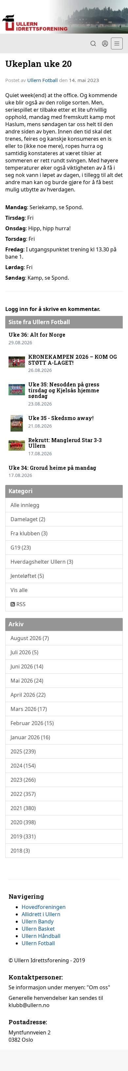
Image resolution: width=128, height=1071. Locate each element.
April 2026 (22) (28, 694)
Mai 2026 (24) (27, 680)
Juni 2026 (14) (27, 666)
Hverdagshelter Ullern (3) (42, 561)
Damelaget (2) (28, 519)
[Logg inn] (105, 43)
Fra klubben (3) (29, 533)
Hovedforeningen (44, 907)
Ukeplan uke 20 (38, 63)
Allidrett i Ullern (41, 914)
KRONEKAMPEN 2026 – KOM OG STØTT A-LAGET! (72, 359)
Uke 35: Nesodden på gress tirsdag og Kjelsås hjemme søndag (63, 390)
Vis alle (19, 590)
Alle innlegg (25, 505)
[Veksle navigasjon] (117, 43)
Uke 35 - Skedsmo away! (61, 417)
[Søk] (93, 43)
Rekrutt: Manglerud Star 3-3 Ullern (65, 443)
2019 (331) (23, 836)
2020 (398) (23, 822)
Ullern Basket (38, 928)
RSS (20, 604)
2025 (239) (23, 751)
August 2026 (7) (30, 638)
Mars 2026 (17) (29, 709)
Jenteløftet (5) (27, 575)
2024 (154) (23, 765)
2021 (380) (23, 808)
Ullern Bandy (37, 921)
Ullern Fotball (42, 80)
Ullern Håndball (41, 936)
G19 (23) (21, 547)
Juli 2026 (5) (24, 652)
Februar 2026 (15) (32, 723)
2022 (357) (23, 794)
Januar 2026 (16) (30, 737)
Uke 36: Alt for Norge (37, 334)
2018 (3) (20, 850)
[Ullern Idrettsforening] (64, 17)
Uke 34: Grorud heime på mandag (52, 467)
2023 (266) (23, 779)
